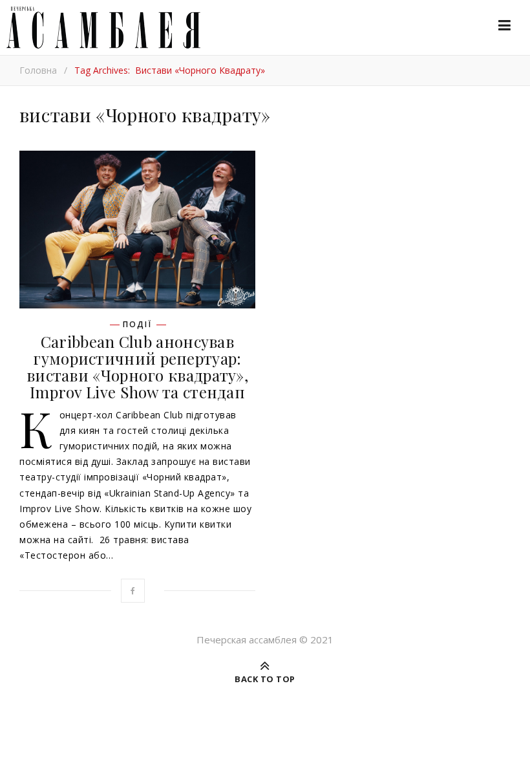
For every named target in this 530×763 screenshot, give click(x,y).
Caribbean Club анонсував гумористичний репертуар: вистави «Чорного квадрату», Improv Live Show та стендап (137, 366)
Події (137, 324)
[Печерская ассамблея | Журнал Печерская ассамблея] (100, 27)
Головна (38, 70)
